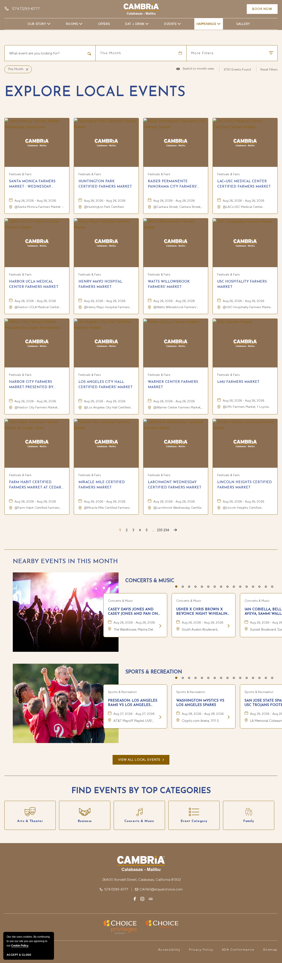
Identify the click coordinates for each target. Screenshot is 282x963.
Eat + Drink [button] (135, 24)
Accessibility (169, 950)
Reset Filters (269, 69)
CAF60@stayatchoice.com (161, 889)
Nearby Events (65, 562)
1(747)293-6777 (116, 889)
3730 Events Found (237, 69)
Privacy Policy (201, 950)
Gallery (243, 24)
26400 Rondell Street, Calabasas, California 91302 (141, 879)
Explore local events (95, 93)
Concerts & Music (149, 580)
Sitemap (270, 950)
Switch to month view (195, 69)
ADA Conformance (238, 950)
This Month (110, 53)
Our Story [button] (37, 24)
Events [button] (170, 24)
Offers (104, 24)
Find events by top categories (141, 791)
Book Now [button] (262, 9)
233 (159, 530)
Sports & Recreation (153, 672)
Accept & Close (19, 954)
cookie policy (19, 945)
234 (166, 530)
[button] (141, 760)
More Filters (202, 53)
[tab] (176, 586)
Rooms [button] (72, 24)
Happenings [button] (206, 24)
